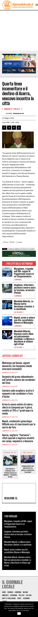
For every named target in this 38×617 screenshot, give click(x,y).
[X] (9, 128)
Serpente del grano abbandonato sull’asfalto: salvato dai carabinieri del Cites (18, 379)
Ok (19, 613)
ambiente (18, 249)
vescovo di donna (28, 249)
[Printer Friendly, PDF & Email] (12, 243)
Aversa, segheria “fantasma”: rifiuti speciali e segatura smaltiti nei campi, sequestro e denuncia (18, 438)
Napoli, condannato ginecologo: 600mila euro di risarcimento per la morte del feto (18, 424)
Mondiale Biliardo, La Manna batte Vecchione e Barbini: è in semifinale (24, 305)
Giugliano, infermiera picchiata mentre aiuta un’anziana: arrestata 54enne (25, 289)
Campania (18, 279)
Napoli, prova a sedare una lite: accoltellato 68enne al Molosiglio (24, 320)
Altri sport (19, 312)
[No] (35, 609)
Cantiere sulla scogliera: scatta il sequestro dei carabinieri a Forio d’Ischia (18, 393)
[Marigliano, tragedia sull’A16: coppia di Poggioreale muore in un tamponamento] (7, 272)
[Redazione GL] (4, 113)
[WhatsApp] (19, 128)
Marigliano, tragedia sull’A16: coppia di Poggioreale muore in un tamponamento (24, 272)
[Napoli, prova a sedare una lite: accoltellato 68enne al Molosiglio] (7, 321)
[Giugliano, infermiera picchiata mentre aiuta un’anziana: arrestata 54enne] (7, 288)
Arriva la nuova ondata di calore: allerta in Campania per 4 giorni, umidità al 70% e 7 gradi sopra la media (17, 409)
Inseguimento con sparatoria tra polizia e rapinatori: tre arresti (27, 469)
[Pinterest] (14, 128)
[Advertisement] (19, 30)
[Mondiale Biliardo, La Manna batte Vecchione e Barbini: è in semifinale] (7, 304)
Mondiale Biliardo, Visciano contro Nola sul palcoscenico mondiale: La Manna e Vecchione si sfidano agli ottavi (24, 338)
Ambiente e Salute (10, 372)
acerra (10, 249)
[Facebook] (4, 128)
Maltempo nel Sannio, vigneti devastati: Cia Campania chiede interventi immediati (17, 366)
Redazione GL (18, 113)
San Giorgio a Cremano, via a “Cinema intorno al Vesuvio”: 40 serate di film (10, 473)
